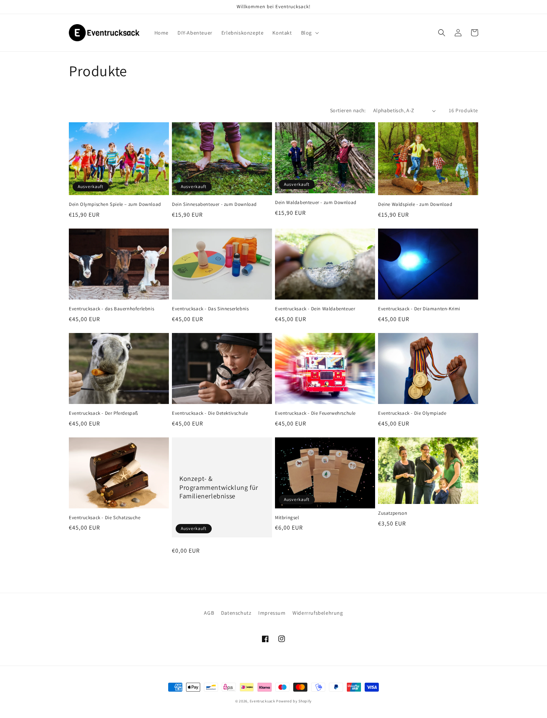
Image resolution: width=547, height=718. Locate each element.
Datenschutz (236, 612)
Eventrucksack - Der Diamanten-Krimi (419, 309)
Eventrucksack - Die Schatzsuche (105, 518)
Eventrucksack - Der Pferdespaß (103, 413)
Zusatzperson (392, 513)
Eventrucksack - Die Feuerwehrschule (315, 413)
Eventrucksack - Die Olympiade (412, 413)
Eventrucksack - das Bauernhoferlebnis (111, 309)
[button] (309, 33)
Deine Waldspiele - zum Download (415, 204)
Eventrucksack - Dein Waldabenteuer (315, 309)
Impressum (271, 612)
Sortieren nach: (348, 110)
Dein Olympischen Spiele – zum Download (115, 204)
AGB (209, 612)
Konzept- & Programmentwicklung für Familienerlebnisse (218, 487)
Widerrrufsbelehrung (317, 612)
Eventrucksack (262, 701)
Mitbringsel (287, 518)
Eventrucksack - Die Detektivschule (210, 413)
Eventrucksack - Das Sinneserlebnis (210, 309)
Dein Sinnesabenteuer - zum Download (214, 204)
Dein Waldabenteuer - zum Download (315, 203)
